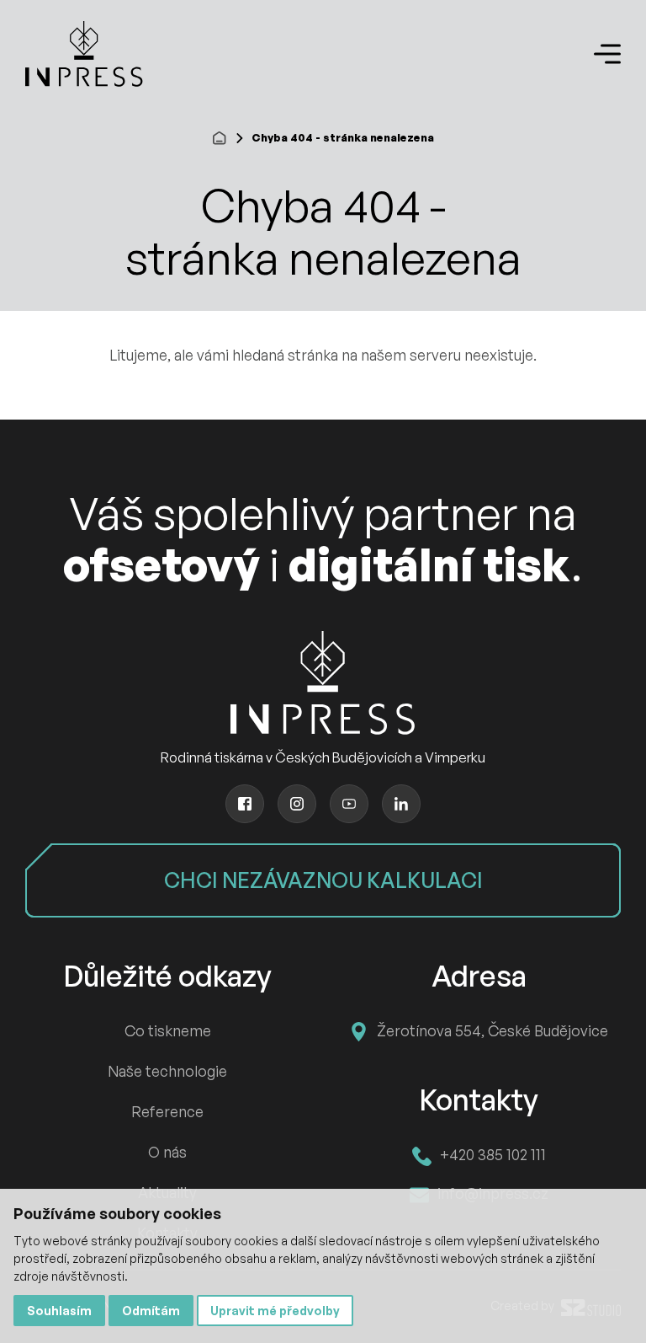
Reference (167, 1111)
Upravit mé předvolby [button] (275, 1310)
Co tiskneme (167, 1030)
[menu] (607, 54)
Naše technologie (167, 1071)
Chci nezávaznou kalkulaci (323, 880)
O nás (167, 1151)
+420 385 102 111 (493, 1154)
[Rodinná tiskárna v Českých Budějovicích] (84, 54)
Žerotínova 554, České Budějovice (492, 1030)
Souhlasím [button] (59, 1310)
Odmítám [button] (151, 1310)
